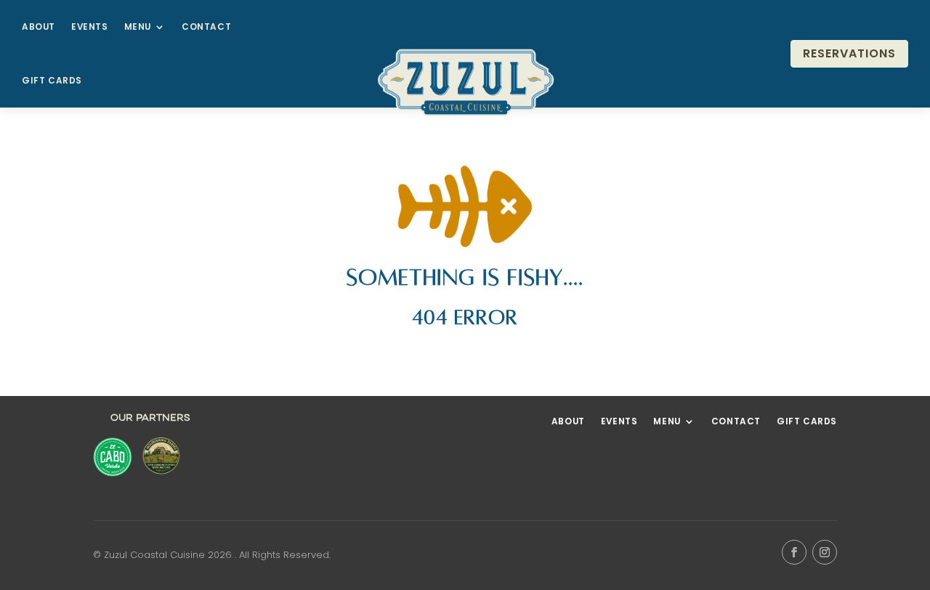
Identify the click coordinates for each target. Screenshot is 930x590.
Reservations (849, 53)
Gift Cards (52, 80)
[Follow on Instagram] (824, 552)
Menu (137, 27)
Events (89, 27)
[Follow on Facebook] (794, 552)
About (38, 27)
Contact (206, 27)
